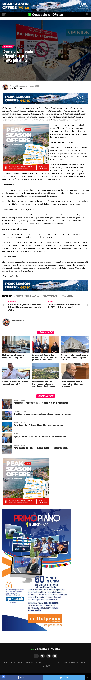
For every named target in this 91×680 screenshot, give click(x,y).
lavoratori (37, 296)
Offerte (84, 662)
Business (29, 662)
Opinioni (56, 662)
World (20, 662)
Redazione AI (17, 88)
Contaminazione (24, 296)
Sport (48, 662)
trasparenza (68, 296)
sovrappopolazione (52, 296)
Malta (6, 662)
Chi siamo (46, 666)
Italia (13, 662)
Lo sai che (39, 662)
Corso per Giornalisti (70, 662)
